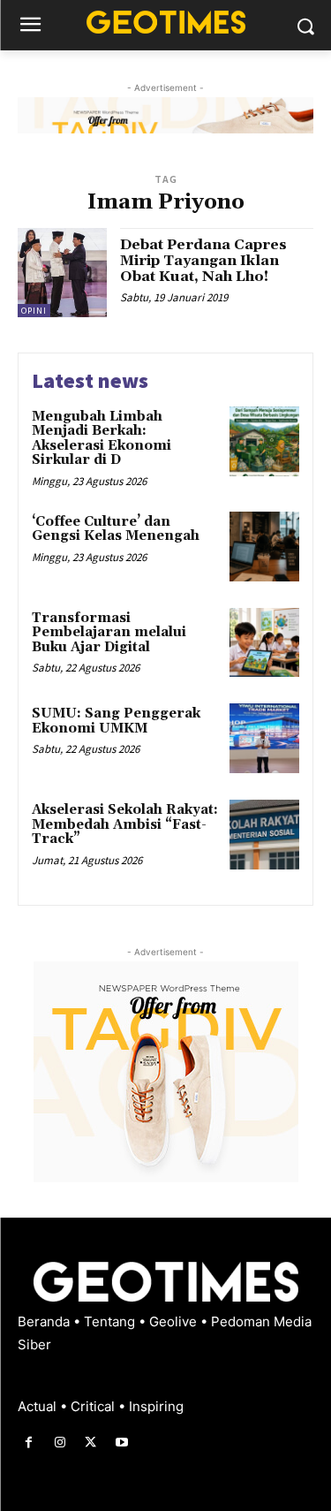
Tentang (111, 1321)
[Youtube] (122, 1442)
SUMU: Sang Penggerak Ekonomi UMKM (116, 721)
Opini (34, 310)
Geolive (174, 1321)
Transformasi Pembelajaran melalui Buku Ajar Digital (109, 633)
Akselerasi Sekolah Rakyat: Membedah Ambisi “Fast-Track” (125, 824)
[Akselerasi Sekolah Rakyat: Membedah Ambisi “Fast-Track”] (264, 834)
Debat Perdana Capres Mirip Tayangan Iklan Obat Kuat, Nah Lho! (203, 260)
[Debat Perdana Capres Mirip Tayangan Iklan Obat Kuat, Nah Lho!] (62, 272)
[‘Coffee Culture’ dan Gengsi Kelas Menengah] (264, 546)
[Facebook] (29, 1442)
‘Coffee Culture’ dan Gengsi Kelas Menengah (115, 529)
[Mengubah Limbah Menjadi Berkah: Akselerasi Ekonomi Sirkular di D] (264, 441)
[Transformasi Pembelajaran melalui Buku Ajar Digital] (264, 643)
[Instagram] (60, 1442)
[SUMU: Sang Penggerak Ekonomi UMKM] (264, 738)
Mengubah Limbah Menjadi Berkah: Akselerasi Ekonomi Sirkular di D (101, 438)
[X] (90, 1442)
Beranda (45, 1321)
